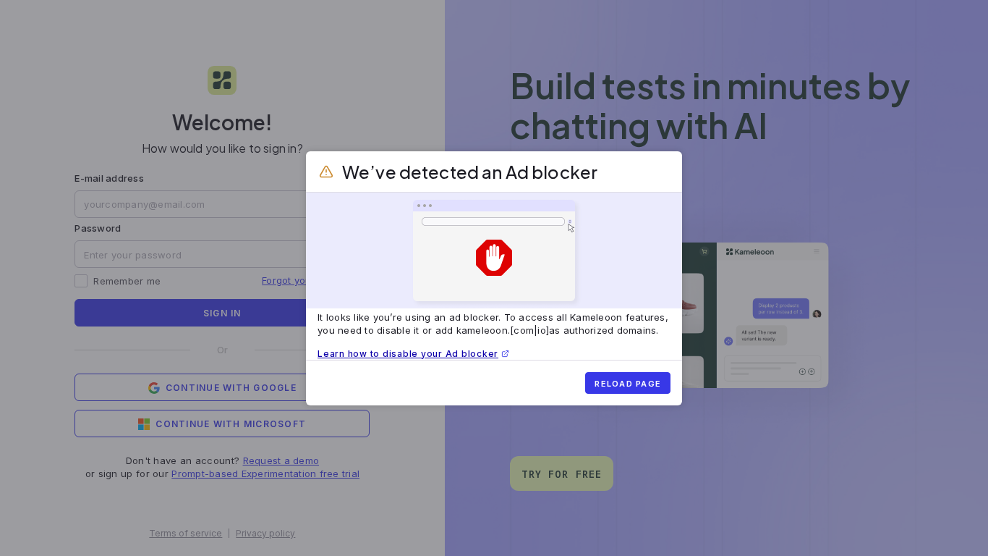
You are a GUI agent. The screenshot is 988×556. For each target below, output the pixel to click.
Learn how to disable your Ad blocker (408, 353)
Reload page (628, 384)
